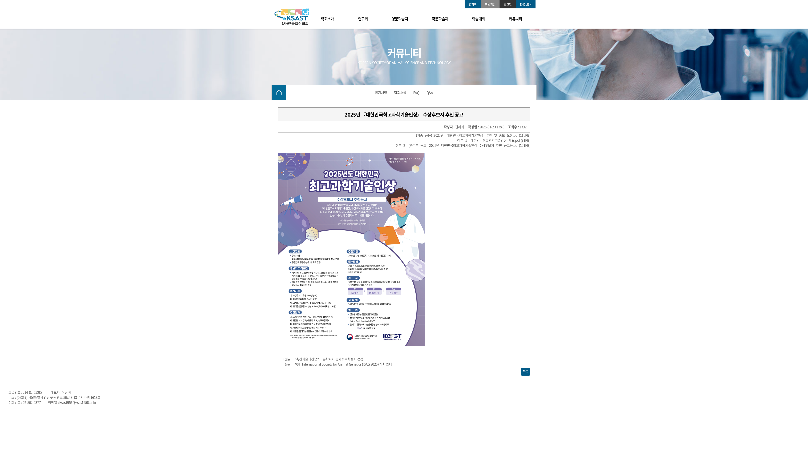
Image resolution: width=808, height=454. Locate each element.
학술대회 (478, 19)
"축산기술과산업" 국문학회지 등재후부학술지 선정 (329, 359)
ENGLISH (525, 4)
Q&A (430, 92)
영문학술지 (400, 19)
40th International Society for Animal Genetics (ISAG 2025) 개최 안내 (343, 364)
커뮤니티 (515, 19)
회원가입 (490, 4)
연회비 (473, 4)
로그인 (508, 4)
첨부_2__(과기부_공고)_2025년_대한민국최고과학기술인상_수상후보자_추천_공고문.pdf (457, 145)
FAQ (416, 92)
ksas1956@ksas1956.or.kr (77, 402)
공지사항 (381, 92)
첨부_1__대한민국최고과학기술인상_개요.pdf (488, 140)
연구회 (363, 19)
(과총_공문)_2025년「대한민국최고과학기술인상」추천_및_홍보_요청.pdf (467, 135)
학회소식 (400, 92)
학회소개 (327, 19)
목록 (525, 371)
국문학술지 (440, 19)
